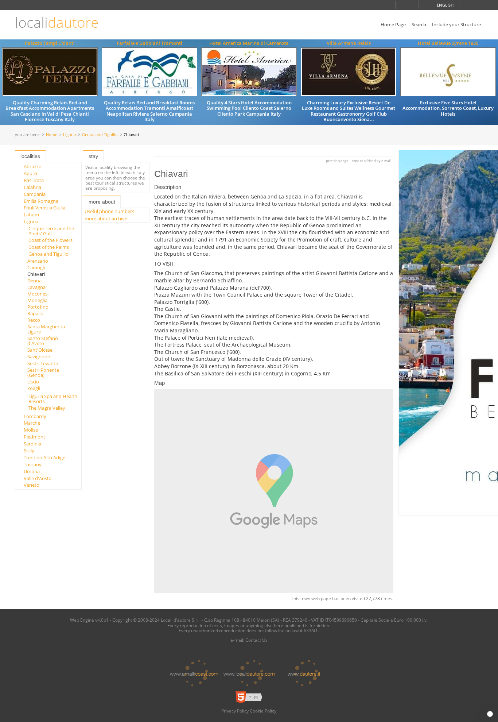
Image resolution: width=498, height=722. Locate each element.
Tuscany (33, 464)
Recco (33, 320)
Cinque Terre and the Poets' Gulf (51, 231)
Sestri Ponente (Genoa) (43, 372)
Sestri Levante (42, 363)
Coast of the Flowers (50, 240)
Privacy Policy (235, 711)
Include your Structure (456, 24)
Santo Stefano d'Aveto (42, 341)
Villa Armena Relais (349, 43)
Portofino (37, 306)
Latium (31, 214)
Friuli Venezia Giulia (44, 207)
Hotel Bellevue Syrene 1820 (448, 43)
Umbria (32, 471)
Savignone (38, 356)
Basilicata (34, 180)
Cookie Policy (263, 711)
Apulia (30, 173)
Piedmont (34, 436)
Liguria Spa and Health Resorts (52, 399)
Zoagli (33, 388)
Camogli (36, 267)
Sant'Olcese (39, 349)
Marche (32, 422)
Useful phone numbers (109, 211)
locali (56, 22)
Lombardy (35, 416)
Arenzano (37, 260)
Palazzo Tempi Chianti (50, 43)
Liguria (69, 135)
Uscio (33, 381)
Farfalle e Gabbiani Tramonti (149, 43)
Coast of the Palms (48, 247)
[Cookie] (490, 714)
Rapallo (35, 313)
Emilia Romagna (41, 201)
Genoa (34, 280)
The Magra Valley (46, 407)
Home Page (393, 24)
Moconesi (37, 293)
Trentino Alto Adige (44, 457)
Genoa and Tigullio (100, 135)
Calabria (32, 187)
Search (419, 24)
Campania (35, 194)
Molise (31, 429)
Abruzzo (33, 166)
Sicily (29, 450)
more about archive (106, 218)
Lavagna (36, 287)
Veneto (31, 484)
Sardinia (32, 443)
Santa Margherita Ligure (46, 329)
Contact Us (256, 640)
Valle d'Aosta (37, 478)
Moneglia (37, 300)
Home (51, 135)
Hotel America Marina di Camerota (249, 43)
